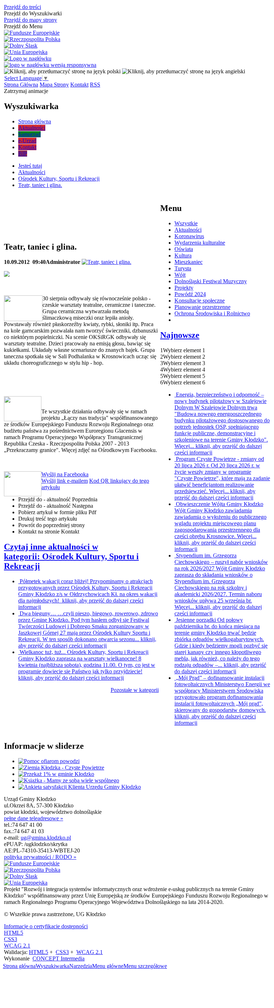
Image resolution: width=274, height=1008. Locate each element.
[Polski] (62, 71)
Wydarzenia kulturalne (199, 243)
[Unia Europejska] (25, 52)
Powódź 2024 (190, 294)
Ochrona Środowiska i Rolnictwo (212, 313)
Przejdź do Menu (23, 26)
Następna (55, 506)
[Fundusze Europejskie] (32, 33)
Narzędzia (80, 966)
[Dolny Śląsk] (20, 46)
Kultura (183, 255)
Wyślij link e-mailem (64, 481)
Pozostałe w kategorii (135, 690)
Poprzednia (57, 499)
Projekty (183, 288)
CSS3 (10, 939)
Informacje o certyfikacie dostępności (46, 926)
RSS (95, 85)
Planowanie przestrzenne (202, 307)
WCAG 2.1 (17, 946)
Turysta (182, 268)
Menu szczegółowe (145, 966)
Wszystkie (186, 223)
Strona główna (19, 966)
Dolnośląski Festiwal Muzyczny (210, 281)
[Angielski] (183, 71)
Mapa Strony (54, 85)
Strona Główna (21, 85)
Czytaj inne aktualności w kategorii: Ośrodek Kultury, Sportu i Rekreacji (71, 556)
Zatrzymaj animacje (26, 91)
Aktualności (188, 230)
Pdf (57, 512)
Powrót (51, 525)
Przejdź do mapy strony (30, 20)
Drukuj (47, 519)
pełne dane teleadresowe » (33, 818)
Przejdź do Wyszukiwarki (33, 13)
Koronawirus (189, 236)
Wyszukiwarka (52, 966)
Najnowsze (179, 335)
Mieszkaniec (188, 262)
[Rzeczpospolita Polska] (32, 39)
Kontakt (79, 85)
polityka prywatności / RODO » (40, 857)
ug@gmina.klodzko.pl (46, 838)
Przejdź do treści (22, 7)
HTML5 (13, 933)
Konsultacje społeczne (199, 301)
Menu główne (107, 966)
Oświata (183, 249)
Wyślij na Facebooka (64, 474)
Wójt (180, 275)
